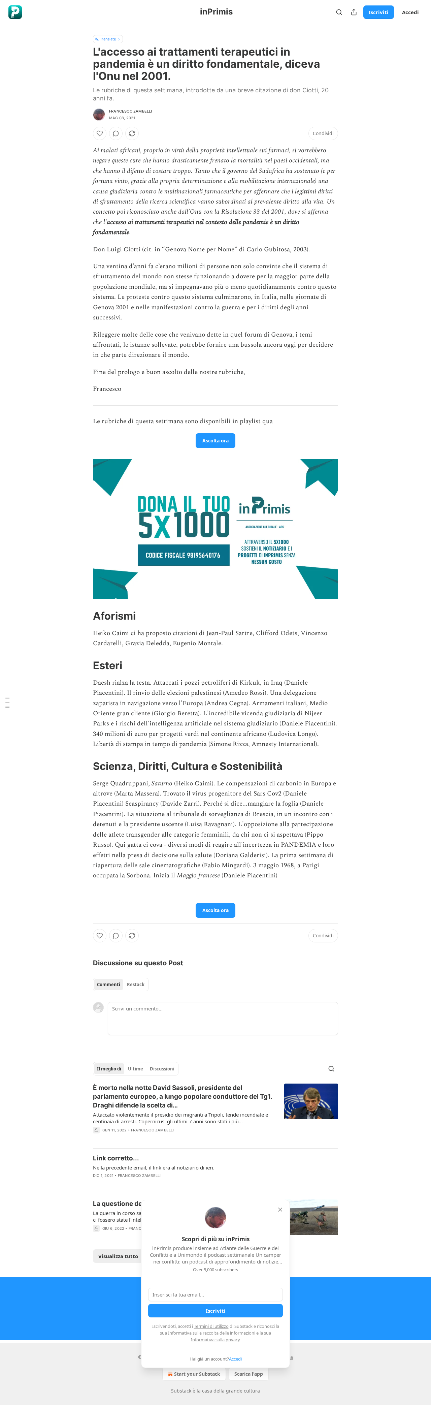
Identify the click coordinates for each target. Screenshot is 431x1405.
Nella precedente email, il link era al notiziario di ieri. (153, 1167)
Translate (108, 38)
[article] (215, 1113)
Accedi (410, 12)
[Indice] (7, 702)
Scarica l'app (248, 1374)
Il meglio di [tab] (109, 1069)
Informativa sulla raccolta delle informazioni (211, 1333)
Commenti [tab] (108, 984)
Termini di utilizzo (211, 1326)
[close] (280, 1209)
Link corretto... (116, 1158)
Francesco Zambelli (130, 111)
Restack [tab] (135, 984)
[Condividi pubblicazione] (354, 12)
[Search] (339, 12)
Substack (181, 1390)
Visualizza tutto (118, 1256)
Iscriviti (379, 12)
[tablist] (120, 984)
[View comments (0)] (116, 133)
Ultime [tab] (135, 1069)
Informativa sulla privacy (215, 1340)
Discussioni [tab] (162, 1069)
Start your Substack (197, 1374)
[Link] (83, 616)
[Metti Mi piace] (99, 133)
